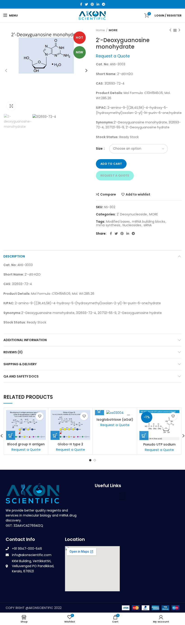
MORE (113, 30)
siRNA (147, 225)
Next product (179, 30)
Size (99, 148)
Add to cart (111, 164)
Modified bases (118, 222)
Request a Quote (114, 175)
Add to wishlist (138, 194)
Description (14, 256)
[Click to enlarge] (11, 106)
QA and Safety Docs (21, 376)
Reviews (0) (13, 352)
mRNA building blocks (148, 222)
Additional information (25, 340)
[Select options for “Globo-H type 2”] (55, 435)
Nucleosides (132, 225)
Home (100, 30)
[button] (122, 496)
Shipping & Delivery (20, 364)
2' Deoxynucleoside (132, 214)
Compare (108, 194)
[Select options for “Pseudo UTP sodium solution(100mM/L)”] (143, 435)
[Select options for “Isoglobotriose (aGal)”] (99, 410)
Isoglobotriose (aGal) (115, 419)
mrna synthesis (108, 225)
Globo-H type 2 (70, 444)
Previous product (170, 30)
